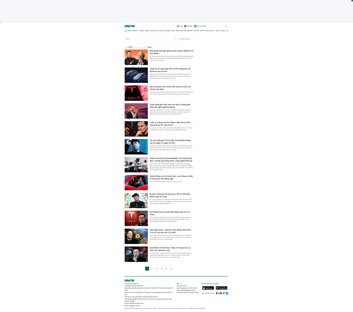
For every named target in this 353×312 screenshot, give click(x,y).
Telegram (227, 293)
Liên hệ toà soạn (182, 286)
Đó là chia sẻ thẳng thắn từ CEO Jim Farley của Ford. (166, 181)
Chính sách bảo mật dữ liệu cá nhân (187, 292)
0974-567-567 (139, 303)
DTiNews (190, 26)
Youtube (220, 293)
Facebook (217, 293)
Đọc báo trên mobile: (210, 283)
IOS (208, 288)
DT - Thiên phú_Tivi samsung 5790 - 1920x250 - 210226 (177, 1)
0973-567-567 (153, 297)
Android (221, 288)
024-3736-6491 (136, 297)
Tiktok (224, 293)
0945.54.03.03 (193, 288)
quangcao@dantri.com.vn (188, 290)
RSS (178, 283)
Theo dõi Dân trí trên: (207, 293)
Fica (181, 26)
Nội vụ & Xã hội (201, 26)
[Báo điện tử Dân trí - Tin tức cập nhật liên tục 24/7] (130, 26)
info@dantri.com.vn (134, 305)
